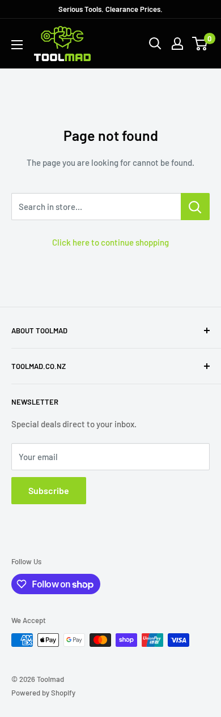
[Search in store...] (195, 206)
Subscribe (48, 490)
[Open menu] (17, 44)
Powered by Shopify (43, 692)
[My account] (177, 43)
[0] (200, 43)
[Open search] (155, 43)
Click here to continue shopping (110, 242)
